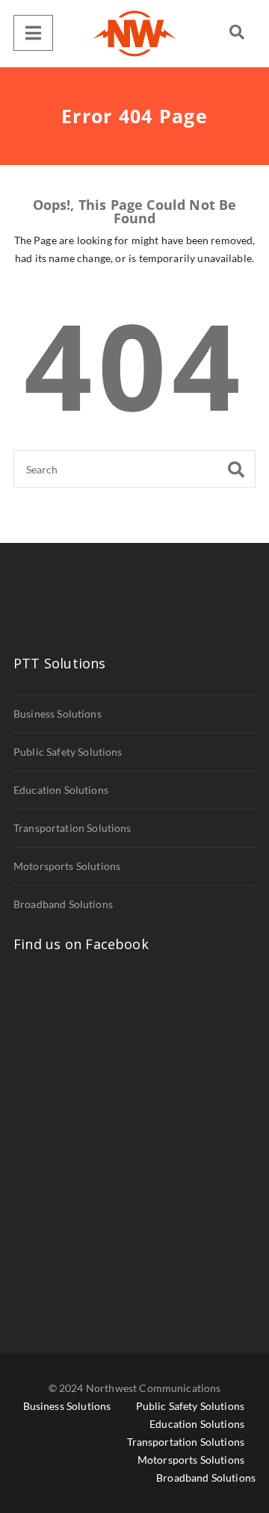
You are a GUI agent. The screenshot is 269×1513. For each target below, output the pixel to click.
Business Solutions (57, 713)
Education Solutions (60, 789)
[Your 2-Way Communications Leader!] (134, 33)
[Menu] (33, 33)
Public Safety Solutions (68, 751)
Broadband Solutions (63, 904)
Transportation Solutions (72, 827)
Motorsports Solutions (66, 866)
